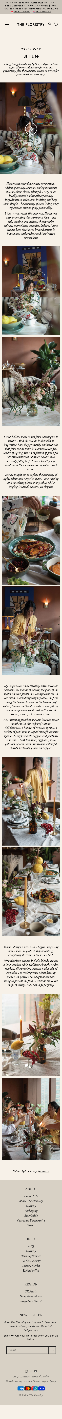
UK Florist (31, 1291)
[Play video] (31, 129)
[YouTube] (35, 1371)
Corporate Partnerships (31, 1220)
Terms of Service (31, 1256)
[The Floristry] (31, 24)
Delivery (31, 1206)
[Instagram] (26, 1371)
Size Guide (31, 1215)
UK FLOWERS (43, 11)
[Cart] (56, 24)
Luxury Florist (31, 1265)
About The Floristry (31, 1201)
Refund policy (31, 1270)
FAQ (31, 1246)
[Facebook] (31, 1371)
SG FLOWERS (22, 11)
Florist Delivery (31, 1261)
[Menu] (7, 24)
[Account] (49, 24)
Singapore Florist (31, 1301)
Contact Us (31, 1196)
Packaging (31, 1210)
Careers (31, 1225)
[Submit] (52, 1350)
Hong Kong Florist (31, 1296)
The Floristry (36, 1395)
